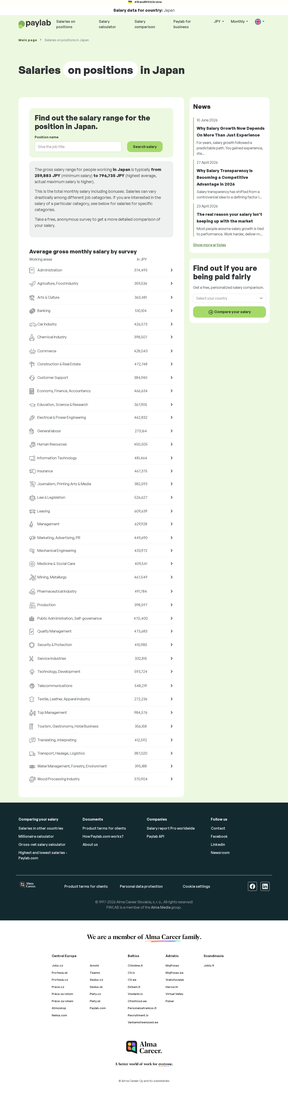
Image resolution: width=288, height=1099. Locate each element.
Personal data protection (141, 886)
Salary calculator (107, 24)
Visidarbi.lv (135, 994)
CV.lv (131, 972)
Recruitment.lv (138, 1015)
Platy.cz (95, 994)
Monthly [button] (238, 21)
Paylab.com (98, 1008)
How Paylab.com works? (103, 836)
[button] (259, 22)
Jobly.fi (209, 965)
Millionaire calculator (36, 836)
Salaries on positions (65, 24)
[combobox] (75, 146)
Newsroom (220, 852)
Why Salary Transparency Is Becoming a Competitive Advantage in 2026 (225, 177)
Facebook (219, 836)
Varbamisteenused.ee (143, 1022)
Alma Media (161, 907)
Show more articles (209, 245)
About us (90, 844)
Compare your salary (232, 311)
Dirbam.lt (134, 987)
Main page (27, 40)
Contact (218, 828)
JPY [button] (217, 21)
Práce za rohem (62, 1001)
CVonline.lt (135, 965)
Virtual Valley (174, 994)
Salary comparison (145, 24)
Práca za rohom (62, 994)
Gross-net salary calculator (42, 844)
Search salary (145, 146)
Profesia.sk (60, 972)
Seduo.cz (96, 979)
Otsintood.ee (137, 1001)
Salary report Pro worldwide (171, 828)
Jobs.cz (57, 965)
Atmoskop (59, 1008)
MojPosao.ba (174, 972)
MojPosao (172, 965)
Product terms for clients (104, 828)
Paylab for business (182, 24)
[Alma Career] (144, 1047)
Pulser (170, 1001)
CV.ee (132, 979)
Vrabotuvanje (175, 979)
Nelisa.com (59, 1015)
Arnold (94, 965)
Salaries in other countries (40, 828)
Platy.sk (95, 1001)
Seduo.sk (96, 987)
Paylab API (155, 836)
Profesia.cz (60, 979)
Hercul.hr (172, 987)
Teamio (95, 972)
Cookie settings (196, 886)
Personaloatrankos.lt (142, 1008)
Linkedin (218, 844)
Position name (46, 137)
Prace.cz (58, 987)
